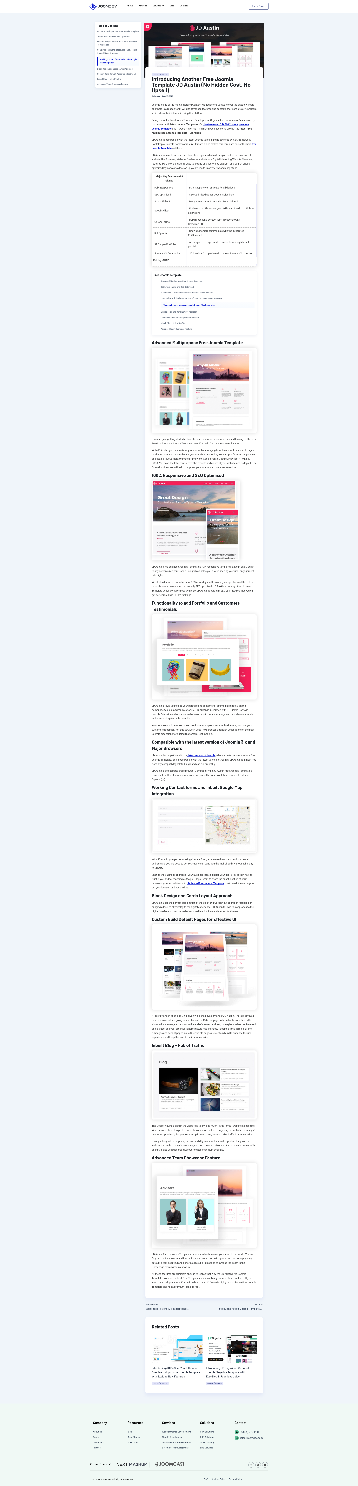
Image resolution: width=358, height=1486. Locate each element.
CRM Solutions (207, 1431)
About (130, 5)
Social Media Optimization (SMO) (177, 1442)
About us (97, 1431)
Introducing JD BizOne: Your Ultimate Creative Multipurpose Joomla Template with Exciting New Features (176, 1372)
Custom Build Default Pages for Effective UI (116, 74)
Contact (184, 5)
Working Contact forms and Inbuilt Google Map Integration (189, 305)
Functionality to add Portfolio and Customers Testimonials (187, 292)
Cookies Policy (218, 1479)
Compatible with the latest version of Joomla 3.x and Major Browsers (191, 298)
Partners (97, 1447)
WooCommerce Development (176, 1431)
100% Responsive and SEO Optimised (113, 36)
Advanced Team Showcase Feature (112, 84)
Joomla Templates (160, 75)
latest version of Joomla (201, 755)
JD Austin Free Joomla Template (205, 883)
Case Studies (134, 1437)
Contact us (98, 1442)
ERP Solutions (207, 1437)
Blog (172, 5)
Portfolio (142, 5)
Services (157, 5)
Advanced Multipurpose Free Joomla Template (118, 31)
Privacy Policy (235, 1479)
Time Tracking (207, 1442)
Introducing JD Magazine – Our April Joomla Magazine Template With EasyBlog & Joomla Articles (227, 1372)
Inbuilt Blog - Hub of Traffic (109, 79)
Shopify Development (172, 1437)
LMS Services (206, 1447)
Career (96, 1437)
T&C (206, 1479)
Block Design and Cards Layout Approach (115, 69)
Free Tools (133, 1442)
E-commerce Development (175, 1447)
